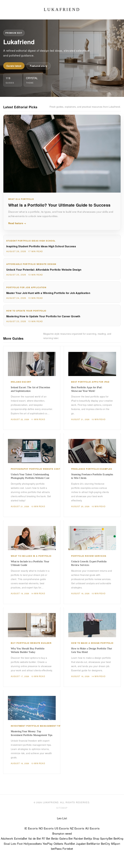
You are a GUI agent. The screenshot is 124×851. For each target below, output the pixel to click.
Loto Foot (17, 844)
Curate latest (13, 65)
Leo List (62, 818)
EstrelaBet (20, 838)
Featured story (38, 65)
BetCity (105, 844)
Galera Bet (66, 838)
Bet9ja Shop (91, 838)
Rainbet (78, 838)
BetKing (118, 838)
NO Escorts (46, 828)
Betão (54, 838)
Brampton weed (62, 833)
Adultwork (7, 838)
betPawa (56, 848)
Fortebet (67, 848)
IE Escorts (31, 828)
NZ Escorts (77, 828)
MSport (115, 844)
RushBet (69, 844)
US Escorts (61, 828)
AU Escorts (92, 828)
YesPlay (48, 844)
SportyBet (106, 838)
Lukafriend (62, 9)
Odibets (58, 844)
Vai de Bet (34, 838)
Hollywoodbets (33, 844)
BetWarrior (93, 844)
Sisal (7, 844)
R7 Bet (46, 838)
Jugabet (81, 844)
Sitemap (62, 807)
